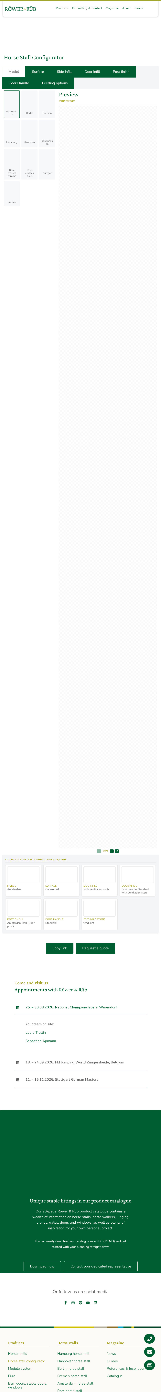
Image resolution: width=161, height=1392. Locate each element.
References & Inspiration (126, 1368)
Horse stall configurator (26, 1361)
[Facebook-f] (65, 1302)
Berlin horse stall (70, 1368)
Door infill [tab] (92, 71)
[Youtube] (88, 1302)
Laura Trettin (36, 1032)
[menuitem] (62, 8)
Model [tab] (14, 71)
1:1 (116, 851)
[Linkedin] (95, 1302)
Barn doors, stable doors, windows (27, 1385)
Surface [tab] (38, 71)
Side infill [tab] (64, 71)
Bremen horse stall (72, 1376)
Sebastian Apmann (41, 1041)
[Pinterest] (80, 1302)
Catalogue (115, 1376)
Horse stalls (17, 1353)
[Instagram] (73, 1302)
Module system (20, 1368)
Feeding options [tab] (55, 83)
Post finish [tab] (121, 71)
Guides (112, 1361)
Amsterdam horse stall (75, 1383)
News (111, 1353)
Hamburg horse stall (73, 1353)
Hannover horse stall (73, 1361)
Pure (11, 1376)
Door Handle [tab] (19, 83)
